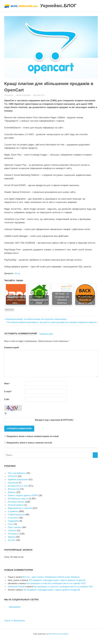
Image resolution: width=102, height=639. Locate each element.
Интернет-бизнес (16, 502)
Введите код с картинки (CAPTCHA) (54, 420)
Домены (12, 492)
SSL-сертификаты (17, 473)
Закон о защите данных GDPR (23, 495)
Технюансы (13, 534)
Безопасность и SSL (18, 486)
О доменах (13, 511)
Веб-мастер (39, 95)
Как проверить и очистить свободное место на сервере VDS (56, 583)
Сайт (6, 399)
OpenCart (9, 310)
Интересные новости (18, 498)
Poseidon (64, 634)
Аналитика (13, 483)
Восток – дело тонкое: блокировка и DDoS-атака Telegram (51, 577)
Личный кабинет (16, 505)
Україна (11, 537)
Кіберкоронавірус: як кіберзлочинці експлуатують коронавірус (36, 319)
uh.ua (17, 273)
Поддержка (13, 521)
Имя (7, 383)
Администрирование (18, 479)
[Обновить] (5, 414)
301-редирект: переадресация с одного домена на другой (57, 580)
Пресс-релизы (15, 527)
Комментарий (11, 347)
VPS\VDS (12, 476)
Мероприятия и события (20, 508)
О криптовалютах (16, 514)
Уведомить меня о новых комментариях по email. (33, 436)
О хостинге (13, 518)
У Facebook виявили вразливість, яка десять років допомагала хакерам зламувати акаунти (51, 322)
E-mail (8, 391)
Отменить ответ (46, 334)
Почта (11, 524)
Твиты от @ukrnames (14, 620)
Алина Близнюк (23, 95)
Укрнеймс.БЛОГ (58, 5)
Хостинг (12, 540)
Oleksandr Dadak (16, 586)
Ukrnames (14, 607)
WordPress (53, 634)
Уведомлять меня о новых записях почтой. (29, 443)
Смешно (12, 530)
